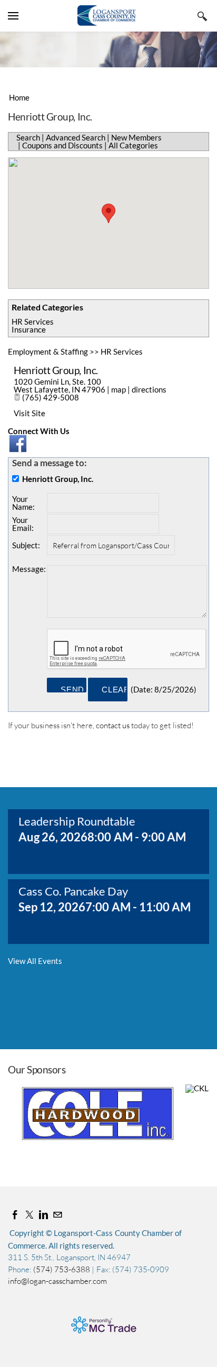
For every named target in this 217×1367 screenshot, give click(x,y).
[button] (108, 213)
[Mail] (57, 1214)
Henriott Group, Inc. (56, 370)
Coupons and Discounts (62, 145)
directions (149, 389)
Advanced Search (75, 137)
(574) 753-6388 (62, 1269)
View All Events (35, 961)
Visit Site (29, 413)
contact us (113, 725)
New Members (136, 137)
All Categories (133, 145)
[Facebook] (15, 1214)
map (118, 389)
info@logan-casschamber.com (57, 1281)
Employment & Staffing (48, 351)
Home (19, 97)
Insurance (29, 329)
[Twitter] (29, 1214)
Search (28, 137)
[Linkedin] (43, 1214)
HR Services (33, 321)
